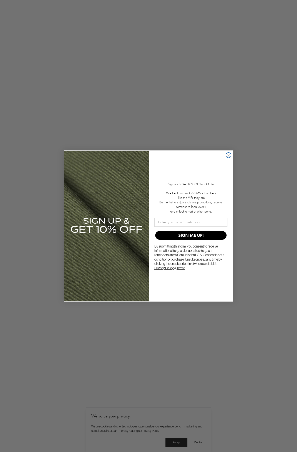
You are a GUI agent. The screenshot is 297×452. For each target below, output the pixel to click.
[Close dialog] (228, 155)
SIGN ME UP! (191, 235)
